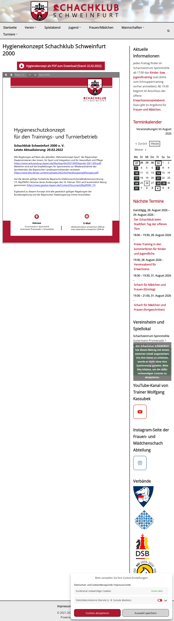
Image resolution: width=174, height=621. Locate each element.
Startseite (10, 27)
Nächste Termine (148, 201)
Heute (155, 143)
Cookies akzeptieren (97, 613)
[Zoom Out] (29, 75)
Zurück (142, 143)
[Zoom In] (35, 75)
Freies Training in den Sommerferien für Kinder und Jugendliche (150, 248)
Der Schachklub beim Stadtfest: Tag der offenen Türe (150, 224)
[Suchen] (168, 30)
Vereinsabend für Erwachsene (145, 267)
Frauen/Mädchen (101, 27)
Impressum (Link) (122, 584)
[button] (35, 27)
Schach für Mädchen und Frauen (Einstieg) (150, 287)
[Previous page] (5, 75)
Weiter (139, 150)
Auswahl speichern (146, 613)
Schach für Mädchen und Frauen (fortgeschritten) (150, 307)
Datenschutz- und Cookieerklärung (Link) (93, 584)
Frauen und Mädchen (147, 109)
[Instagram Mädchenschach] (140, 463)
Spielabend (52, 27)
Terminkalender (147, 122)
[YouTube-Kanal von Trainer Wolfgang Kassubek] (140, 412)
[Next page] (11, 75)
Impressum (64, 606)
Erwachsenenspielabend (148, 100)
